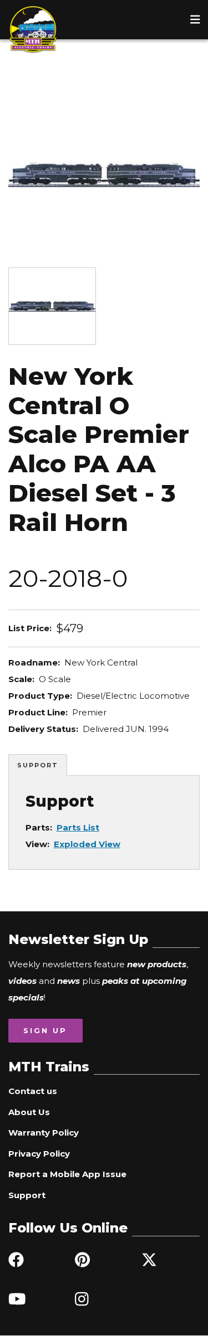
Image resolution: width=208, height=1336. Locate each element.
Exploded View (87, 844)
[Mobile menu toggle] (195, 19)
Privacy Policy (39, 1153)
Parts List (78, 827)
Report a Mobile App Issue (67, 1174)
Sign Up (45, 1030)
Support (37, 765)
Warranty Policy (43, 1132)
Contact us (32, 1091)
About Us (29, 1112)
